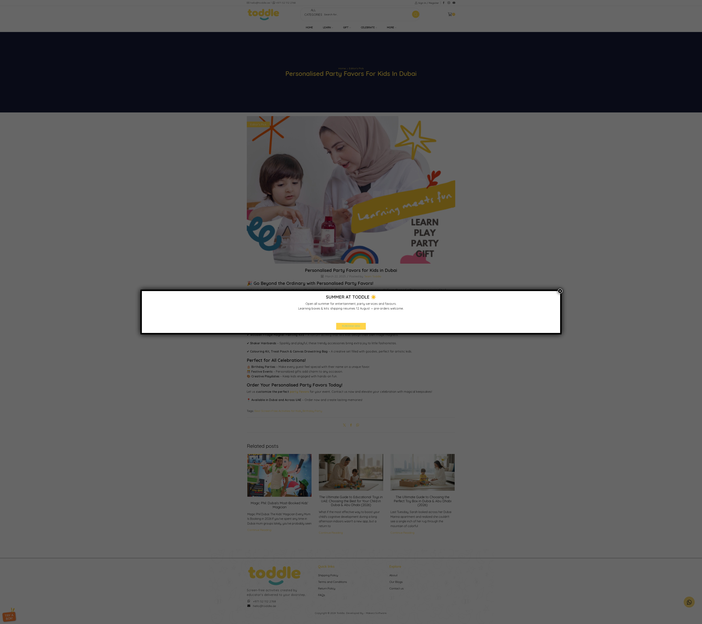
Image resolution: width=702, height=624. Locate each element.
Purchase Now (351, 326)
